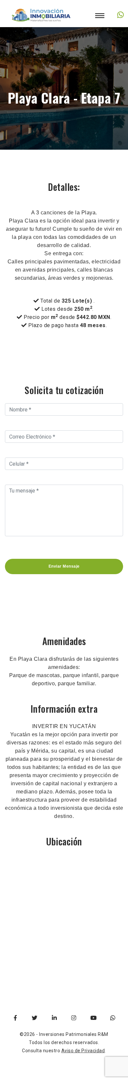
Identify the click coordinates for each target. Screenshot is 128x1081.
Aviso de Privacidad (83, 1050)
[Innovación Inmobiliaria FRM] (41, 22)
